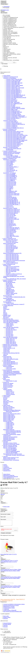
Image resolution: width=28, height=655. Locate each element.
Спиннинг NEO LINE (11, 98)
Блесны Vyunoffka (7, 365)
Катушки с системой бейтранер (10, 147)
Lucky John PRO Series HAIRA (10, 337)
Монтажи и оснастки (8, 401)
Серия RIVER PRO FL (11, 197)
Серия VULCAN (10, 207)
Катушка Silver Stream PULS (12, 146)
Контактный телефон (5, 514)
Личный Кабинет (7, 623)
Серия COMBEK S (10, 162)
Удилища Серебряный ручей (10, 151)
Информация (4, 601)
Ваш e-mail (3, 516)
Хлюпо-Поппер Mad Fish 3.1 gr (10, 362)
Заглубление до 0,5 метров (9, 159)
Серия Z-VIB (9, 237)
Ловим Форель (6, 405)
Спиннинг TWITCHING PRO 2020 (14, 82)
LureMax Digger (9, 422)
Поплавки (5, 441)
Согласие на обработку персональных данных (14, 604)
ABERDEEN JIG (10, 299)
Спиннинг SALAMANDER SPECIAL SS (15, 95)
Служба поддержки (5, 613)
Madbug (5, 355)
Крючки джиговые (7, 298)
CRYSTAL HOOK (10, 287)
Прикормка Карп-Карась (9, 439)
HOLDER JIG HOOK (11, 300)
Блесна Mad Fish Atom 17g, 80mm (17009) (10, 587)
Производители (7, 470)
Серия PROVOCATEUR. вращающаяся (12, 373)
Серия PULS (9, 196)
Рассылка (5, 626)
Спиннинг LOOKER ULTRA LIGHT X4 (15, 124)
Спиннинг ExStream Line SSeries (13, 114)
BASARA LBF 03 (10, 328)
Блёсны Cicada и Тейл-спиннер (10, 239)
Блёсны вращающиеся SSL (9, 243)
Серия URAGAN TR (11, 232)
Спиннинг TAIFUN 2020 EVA (13, 89)
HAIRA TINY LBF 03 (11, 342)
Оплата (5, 464)
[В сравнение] (9, 559)
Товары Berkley (6, 75)
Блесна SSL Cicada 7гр (11, 241)
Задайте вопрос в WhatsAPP (9, 610)
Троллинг (5, 456)
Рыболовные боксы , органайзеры (11, 460)
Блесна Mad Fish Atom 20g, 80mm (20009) (10, 578)
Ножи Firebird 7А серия (11, 380)
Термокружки (9, 390)
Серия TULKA (9, 205)
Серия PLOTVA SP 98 (11, 182)
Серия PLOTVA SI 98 (11, 183)
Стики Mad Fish (7, 360)
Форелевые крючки (7, 408)
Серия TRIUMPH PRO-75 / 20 (13, 203)
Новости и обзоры (7, 468)
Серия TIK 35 (9, 226)
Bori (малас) (6, 317)
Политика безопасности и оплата (11, 605)
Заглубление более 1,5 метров (10, 208)
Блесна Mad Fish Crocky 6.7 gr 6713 (9, 561)
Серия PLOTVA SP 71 (11, 185)
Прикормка (5, 402)
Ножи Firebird (6, 379)
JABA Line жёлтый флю (11, 275)
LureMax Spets (9, 428)
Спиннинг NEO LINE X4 (12, 121)
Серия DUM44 (9, 163)
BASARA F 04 (9, 331)
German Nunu (6, 350)
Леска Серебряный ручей (9, 264)
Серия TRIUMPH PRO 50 (12, 200)
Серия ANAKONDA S (11, 179)
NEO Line (8, 272)
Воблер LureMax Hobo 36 (9, 417)
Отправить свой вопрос (6, 533)
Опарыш (5, 314)
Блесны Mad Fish (7, 356)
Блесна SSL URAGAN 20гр (12, 256)
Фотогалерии (6, 469)
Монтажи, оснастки (7, 406)
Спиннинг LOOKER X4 (11, 126)
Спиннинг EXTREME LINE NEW (14, 112)
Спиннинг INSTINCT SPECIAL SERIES (15, 108)
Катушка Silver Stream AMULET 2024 (14, 131)
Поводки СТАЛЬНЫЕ (11, 450)
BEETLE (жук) (6, 316)
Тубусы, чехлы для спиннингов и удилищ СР (13, 304)
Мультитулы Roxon (7, 387)
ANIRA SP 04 (9, 326)
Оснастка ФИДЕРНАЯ (11, 449)
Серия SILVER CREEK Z (12, 199)
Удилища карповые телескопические (11, 152)
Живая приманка (7, 440)
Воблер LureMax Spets (8, 419)
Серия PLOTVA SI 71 (11, 181)
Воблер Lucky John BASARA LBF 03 (11, 413)
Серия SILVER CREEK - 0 (12, 166)
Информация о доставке (8, 606)
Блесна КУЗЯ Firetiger (11, 245)
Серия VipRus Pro (10, 234)
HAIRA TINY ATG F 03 (11, 338)
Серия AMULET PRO (11, 177)
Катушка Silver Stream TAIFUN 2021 (14, 143)
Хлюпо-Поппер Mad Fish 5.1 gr (10, 363)
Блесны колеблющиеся (8, 366)
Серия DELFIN (9, 186)
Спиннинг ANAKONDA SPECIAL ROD (15, 115)
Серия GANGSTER (10, 214)
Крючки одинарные (7, 281)
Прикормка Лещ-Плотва (9, 438)
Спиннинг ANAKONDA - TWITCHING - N (16, 117)
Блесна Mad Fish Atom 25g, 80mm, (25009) (10, 570)
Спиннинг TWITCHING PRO (13, 84)
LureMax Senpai (9, 427)
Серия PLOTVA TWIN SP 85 (12, 194)
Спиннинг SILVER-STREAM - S (13, 92)
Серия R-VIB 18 (9, 220)
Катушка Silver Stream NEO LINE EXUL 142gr (16, 135)
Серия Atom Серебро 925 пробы (10, 359)
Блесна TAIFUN (9, 252)
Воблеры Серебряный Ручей (10, 158)
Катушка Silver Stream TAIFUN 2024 (14, 134)
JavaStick (5, 306)
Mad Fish (3, 494)
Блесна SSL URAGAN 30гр (12, 258)
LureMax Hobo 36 (10, 424)
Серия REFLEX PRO (11, 224)
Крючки (5, 399)
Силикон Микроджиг (8, 305)
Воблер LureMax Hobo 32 (9, 416)
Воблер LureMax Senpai (8, 418)
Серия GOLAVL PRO (11, 215)
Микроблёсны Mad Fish (8, 429)
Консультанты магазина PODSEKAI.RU (12, 611)
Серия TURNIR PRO (11, 230)
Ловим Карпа (6, 396)
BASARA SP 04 (9, 334)
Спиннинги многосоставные (10, 120)
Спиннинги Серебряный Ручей (10, 76)
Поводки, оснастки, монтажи (10, 445)
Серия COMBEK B (10, 180)
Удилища (5, 404)
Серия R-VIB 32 (9, 222)
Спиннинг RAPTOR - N (11, 99)
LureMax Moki (9, 425)
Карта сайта (6, 616)
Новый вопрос (4, 510)
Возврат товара (6, 617)
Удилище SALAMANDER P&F (13, 157)
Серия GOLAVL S (10, 216)
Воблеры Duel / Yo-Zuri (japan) (10, 344)
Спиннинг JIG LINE (10, 104)
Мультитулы (6, 382)
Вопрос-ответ (6, 506)
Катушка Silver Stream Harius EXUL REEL (15, 137)
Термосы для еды (10, 393)
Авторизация (6, 6)
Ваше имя (3, 511)
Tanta (4, 310)
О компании (6, 467)
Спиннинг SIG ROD (11, 119)
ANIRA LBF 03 (9, 323)
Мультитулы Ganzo (7, 384)
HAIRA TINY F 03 (10, 339)
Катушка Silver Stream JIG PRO (13, 132)
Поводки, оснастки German (9, 447)
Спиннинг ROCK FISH (11, 101)
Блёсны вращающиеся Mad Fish (13, 430)
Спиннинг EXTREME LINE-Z (13, 113)
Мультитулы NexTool (8, 385)
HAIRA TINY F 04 (10, 340)
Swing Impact (6, 309)
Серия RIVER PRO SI (11, 225)
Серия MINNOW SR (10, 192)
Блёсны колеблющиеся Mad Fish (13, 432)
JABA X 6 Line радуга (11, 267)
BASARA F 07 (9, 333)
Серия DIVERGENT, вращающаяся (11, 372)
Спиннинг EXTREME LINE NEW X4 (15, 127)
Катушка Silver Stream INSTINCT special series (16, 140)
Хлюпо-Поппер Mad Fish (9, 361)
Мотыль (5, 312)
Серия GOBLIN (9, 164)
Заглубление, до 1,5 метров (9, 172)
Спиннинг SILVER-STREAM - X (13, 91)
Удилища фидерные (7, 154)
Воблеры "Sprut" (7, 315)
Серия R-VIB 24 (9, 221)
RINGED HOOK (10, 292)
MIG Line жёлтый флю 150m (12, 270)
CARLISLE (8, 288)
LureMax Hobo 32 (10, 423)
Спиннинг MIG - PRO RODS (13, 102)
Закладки (5, 625)
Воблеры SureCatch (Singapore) (10, 345)
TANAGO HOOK (10, 294)
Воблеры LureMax (7, 421)
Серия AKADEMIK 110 (11, 176)
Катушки (5, 397)
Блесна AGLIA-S (10, 244)
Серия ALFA (9, 367)
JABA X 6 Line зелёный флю (12, 266)
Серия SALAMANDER (11, 198)
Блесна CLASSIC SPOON (12, 262)
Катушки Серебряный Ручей (10, 129)
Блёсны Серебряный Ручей (9, 238)
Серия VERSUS (9, 233)
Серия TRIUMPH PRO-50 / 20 (13, 202)
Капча (2, 526)
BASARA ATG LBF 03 (11, 329)
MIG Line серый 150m (11, 271)
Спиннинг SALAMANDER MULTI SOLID (16, 97)
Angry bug (5, 354)
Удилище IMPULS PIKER (12, 155)
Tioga (4, 311)
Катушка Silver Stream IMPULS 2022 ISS (15, 138)
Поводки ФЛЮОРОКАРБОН (13, 451)
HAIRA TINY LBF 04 (11, 343)
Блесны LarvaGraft (7, 412)
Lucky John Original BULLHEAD (10, 320)
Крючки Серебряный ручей (9, 280)
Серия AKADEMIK (10, 174)
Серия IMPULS (9, 188)
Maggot (5, 307)
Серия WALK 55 (10, 171)
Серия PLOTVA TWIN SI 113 (13, 210)
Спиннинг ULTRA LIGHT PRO (13, 80)
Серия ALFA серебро (11, 368)
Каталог (2, 11)
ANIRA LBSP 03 (10, 325)
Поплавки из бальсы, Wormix (10, 442)
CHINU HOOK (9, 286)
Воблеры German (7, 346)
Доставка (5, 465)
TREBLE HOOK (10, 303)
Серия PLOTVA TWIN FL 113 (13, 209)
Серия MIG (8, 189)
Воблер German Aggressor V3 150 (11, 457)
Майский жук (6, 377)
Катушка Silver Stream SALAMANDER (15, 141)
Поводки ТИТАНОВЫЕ (11, 452)
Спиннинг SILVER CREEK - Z (13, 93)
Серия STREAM (10, 168)
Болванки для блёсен (11, 433)
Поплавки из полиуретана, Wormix (11, 444)
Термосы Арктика (7, 389)
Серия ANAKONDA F (11, 160)
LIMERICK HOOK (10, 290)
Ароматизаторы (7, 435)
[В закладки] (8, 559)
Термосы (5, 388)
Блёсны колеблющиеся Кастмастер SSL (12, 253)
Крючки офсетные (7, 295)
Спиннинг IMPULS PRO (12, 109)
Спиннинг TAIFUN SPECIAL (13, 86)
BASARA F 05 (9, 332)
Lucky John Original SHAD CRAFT (11, 321)
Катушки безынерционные (9, 130)
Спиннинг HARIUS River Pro (13, 110)
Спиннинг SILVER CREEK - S (13, 118)
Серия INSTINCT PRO (11, 217)
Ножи (4, 378)
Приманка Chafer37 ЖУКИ (9, 374)
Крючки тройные (7, 301)
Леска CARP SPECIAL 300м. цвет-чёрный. (16, 278)
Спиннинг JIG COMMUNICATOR (14, 103)
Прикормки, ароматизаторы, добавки (12, 434)
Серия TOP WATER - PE (11, 170)
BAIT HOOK (9, 283)
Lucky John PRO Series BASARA (10, 327)
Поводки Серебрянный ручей (10, 446)
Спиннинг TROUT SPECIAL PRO (14, 79)
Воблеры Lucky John (8, 318)
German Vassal (6, 351)
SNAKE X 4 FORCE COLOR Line (14, 273)
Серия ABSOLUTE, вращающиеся (11, 371)
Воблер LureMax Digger (8, 415)
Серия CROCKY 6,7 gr (8, 477)
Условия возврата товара (9, 607)
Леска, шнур (6, 400)
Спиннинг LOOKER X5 (11, 125)
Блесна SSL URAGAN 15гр (12, 255)
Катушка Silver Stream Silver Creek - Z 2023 (16, 136)
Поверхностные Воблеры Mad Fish (11, 352)
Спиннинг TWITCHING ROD (13, 81)
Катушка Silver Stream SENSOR (13, 142)
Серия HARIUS (9, 187)
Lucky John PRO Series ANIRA (10, 322)
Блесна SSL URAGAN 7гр (12, 254)
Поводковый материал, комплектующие (12, 453)
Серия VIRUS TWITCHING (12, 236)
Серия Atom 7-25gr (7, 357)
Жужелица (5, 376)
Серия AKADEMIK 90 (11, 175)
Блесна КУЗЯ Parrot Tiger (12, 248)
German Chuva (6, 349)
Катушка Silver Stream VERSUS (13, 144)
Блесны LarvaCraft (7, 370)
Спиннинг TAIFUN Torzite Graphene (14, 85)
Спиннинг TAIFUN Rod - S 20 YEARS (15, 87)
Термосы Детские (10, 391)
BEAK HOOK (9, 284)
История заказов (7, 624)
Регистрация (6, 7)
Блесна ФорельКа (10, 249)
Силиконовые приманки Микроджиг (12, 410)
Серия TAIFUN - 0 (10, 169)
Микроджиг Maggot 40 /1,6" (12, 411)
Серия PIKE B (9, 165)
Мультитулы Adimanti (8, 383)
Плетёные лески (7, 265)
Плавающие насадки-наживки (10, 436)
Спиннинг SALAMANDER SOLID (14, 96)
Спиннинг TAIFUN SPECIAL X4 (13, 123)
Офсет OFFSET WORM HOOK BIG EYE (15, 297)
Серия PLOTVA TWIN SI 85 (12, 219)
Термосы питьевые (10, 394)
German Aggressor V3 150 (9, 348)
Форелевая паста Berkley (9, 407)
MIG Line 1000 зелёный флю (12, 269)
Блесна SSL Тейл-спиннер (12, 242)
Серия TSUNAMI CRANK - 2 (13, 228)
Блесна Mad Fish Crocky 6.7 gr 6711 (9, 554)
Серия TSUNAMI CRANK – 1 (13, 204)
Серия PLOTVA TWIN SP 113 (13, 211)
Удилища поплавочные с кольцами (11, 153)
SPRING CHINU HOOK (11, 293)
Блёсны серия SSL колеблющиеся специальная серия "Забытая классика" (14, 261)
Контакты (5, 618)
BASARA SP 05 (9, 335)
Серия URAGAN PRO (11, 231)
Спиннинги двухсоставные (9, 78)
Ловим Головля (6, 395)
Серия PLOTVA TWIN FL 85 (12, 193)
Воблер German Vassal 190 (9, 458)
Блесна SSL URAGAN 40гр (12, 259)
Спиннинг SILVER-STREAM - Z (13, 90)
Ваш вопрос (3, 519)
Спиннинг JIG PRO (10, 106)
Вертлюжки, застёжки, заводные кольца (15, 455)
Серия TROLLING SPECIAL (12, 227)
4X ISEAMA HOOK (10, 282)
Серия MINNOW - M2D (11, 191)
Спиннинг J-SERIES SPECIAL (13, 107)
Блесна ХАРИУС (10, 250)
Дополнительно (4, 620)
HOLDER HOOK (10, 289)
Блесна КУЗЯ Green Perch (12, 247)
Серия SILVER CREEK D (12, 213)
